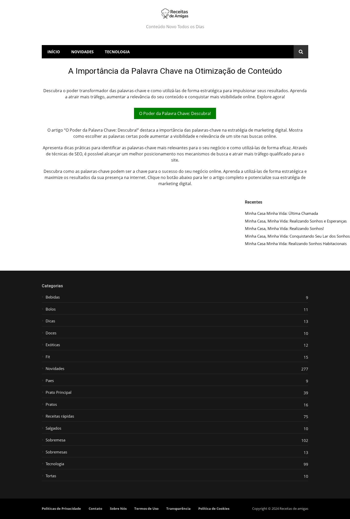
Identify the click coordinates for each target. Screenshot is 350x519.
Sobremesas (56, 452)
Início (53, 51)
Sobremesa (55, 440)
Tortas (51, 475)
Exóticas (53, 344)
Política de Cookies (213, 508)
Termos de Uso (146, 508)
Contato (95, 508)
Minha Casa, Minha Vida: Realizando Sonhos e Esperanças (296, 221)
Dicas (50, 321)
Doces (51, 333)
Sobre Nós (118, 508)
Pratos (51, 404)
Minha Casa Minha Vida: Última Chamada (281, 213)
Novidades (82, 51)
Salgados (53, 428)
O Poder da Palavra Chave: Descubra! (175, 113)
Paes (50, 380)
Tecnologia (117, 51)
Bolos (51, 309)
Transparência (178, 508)
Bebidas (53, 297)
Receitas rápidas (60, 416)
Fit (48, 356)
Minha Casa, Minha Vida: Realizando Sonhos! (284, 228)
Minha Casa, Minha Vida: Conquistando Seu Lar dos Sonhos (297, 236)
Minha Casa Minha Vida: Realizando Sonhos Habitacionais (296, 243)
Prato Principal (58, 392)
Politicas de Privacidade (61, 508)
